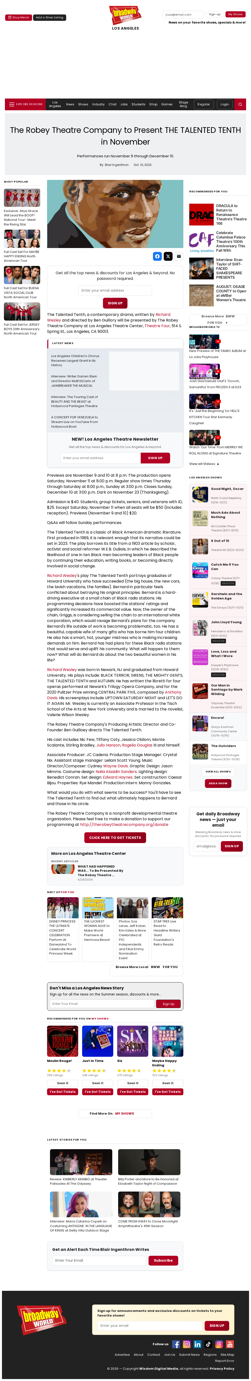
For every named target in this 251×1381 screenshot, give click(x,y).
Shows (83, 104)
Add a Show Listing (49, 17)
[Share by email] (179, 256)
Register (204, 104)
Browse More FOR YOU (218, 319)
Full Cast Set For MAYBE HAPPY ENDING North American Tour (21, 248)
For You (68, 892)
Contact (153, 1355)
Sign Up (115, 303)
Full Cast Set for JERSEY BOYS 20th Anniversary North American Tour (21, 320)
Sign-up (215, 14)
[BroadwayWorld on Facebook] (176, 1344)
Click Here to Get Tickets (115, 837)
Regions (210, 1355)
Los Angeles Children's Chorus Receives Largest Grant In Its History (75, 361)
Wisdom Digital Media (158, 1368)
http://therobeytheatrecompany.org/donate (124, 824)
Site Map (227, 1355)
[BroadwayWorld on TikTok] (208, 1344)
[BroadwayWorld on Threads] (219, 1344)
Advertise (122, 1355)
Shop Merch (21, 17)
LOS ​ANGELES (125, 28)
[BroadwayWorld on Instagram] (186, 1344)
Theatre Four (157, 326)
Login (225, 104)
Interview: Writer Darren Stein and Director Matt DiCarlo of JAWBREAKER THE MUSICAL (74, 381)
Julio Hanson (108, 745)
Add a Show (218, 783)
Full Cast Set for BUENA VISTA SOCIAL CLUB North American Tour (21, 284)
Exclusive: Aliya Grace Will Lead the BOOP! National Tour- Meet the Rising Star (21, 209)
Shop (153, 104)
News (70, 104)
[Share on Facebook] (157, 256)
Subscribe (163, 1260)
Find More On (112, 1113)
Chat (112, 104)
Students (138, 104)
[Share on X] (168, 256)
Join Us (169, 1355)
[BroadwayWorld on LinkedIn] (197, 1344)
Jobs (124, 104)
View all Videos (202, 463)
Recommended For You (208, 191)
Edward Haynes (118, 777)
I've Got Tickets (62, 1092)
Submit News (189, 1355)
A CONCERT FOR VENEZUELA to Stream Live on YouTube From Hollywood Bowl (75, 422)
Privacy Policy (222, 1368)
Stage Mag (183, 104)
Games (167, 104)
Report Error (224, 1361)
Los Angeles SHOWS (205, 477)
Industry (98, 104)
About (138, 1355)
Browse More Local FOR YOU (147, 967)
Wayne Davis (115, 766)
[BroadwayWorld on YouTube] (230, 1344)
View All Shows (218, 771)
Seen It (62, 1083)
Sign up (232, 846)
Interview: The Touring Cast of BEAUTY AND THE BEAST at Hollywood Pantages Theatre (75, 402)
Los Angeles (55, 104)
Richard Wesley (62, 575)
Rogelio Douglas (137, 745)
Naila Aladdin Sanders (116, 771)
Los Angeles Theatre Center (97, 853)
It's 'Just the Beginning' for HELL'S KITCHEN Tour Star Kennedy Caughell (214, 417)
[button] (240, 104)
